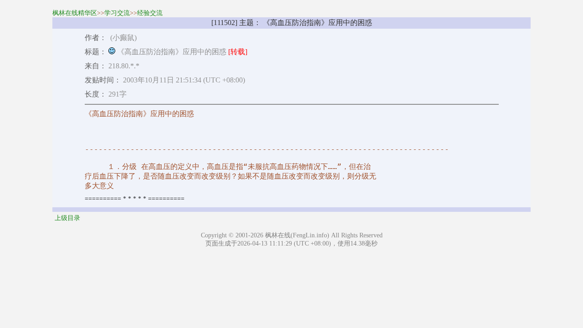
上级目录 (67, 218)
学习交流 (117, 13)
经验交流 (150, 13)
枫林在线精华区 (74, 13)
